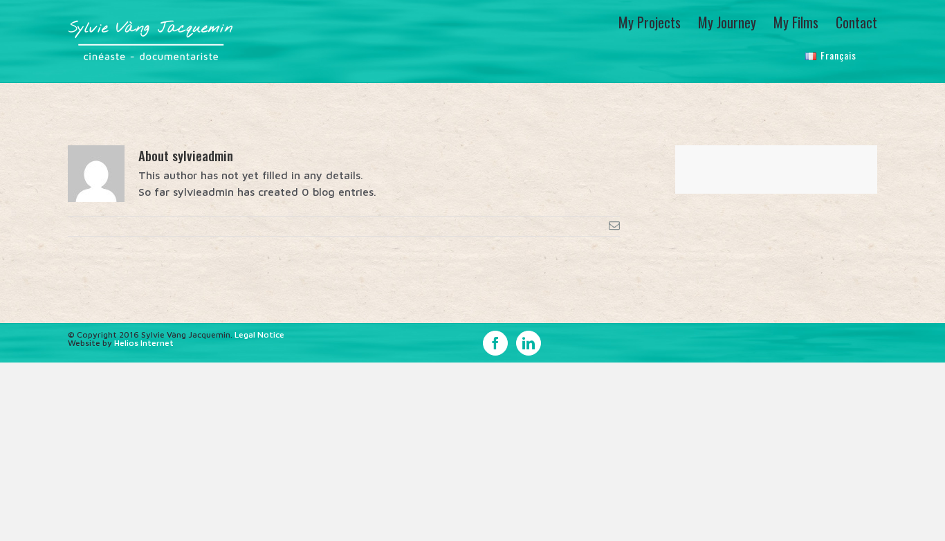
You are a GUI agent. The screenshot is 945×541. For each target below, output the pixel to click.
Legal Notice (259, 334)
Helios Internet (144, 343)
